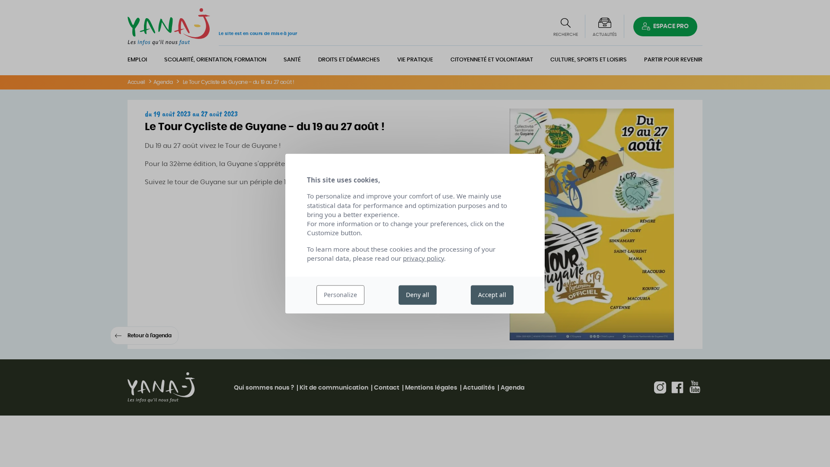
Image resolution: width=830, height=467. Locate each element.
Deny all (417, 295)
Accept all (492, 295)
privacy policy (423, 258)
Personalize (340, 295)
